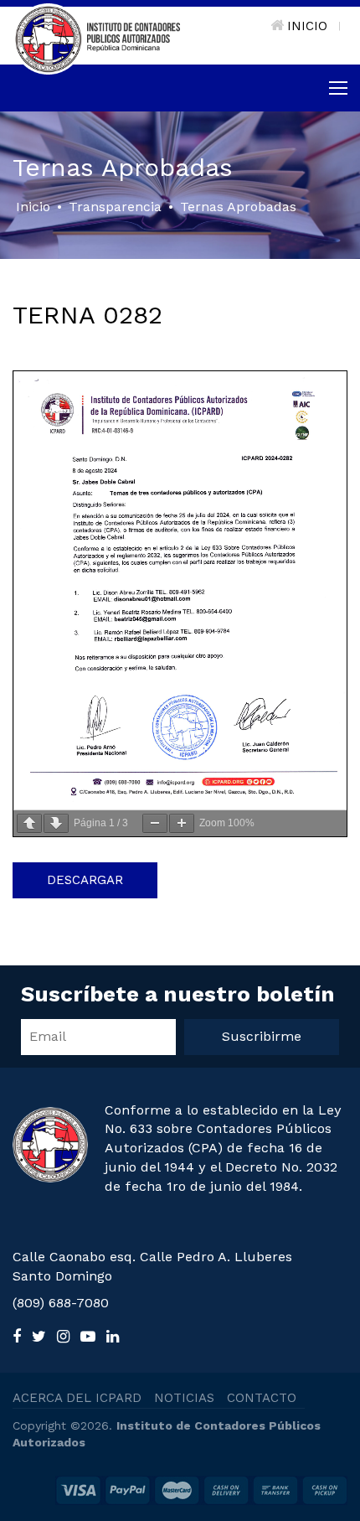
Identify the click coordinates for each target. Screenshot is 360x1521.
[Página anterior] (29, 823)
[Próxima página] (56, 823)
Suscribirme (261, 1036)
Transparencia (115, 207)
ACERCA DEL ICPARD (77, 1397)
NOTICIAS (184, 1397)
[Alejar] (154, 823)
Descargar (85, 879)
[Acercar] (181, 823)
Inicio (33, 207)
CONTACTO (261, 1397)
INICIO (307, 26)
